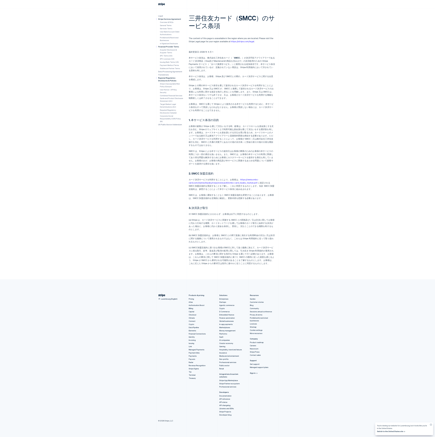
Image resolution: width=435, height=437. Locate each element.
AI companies (224, 340)
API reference (224, 399)
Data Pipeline (194, 327)
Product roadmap (257, 342)
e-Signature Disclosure (169, 43)
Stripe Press (255, 352)
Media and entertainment (229, 356)
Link (190, 346)
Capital (191, 311)
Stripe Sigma (194, 368)
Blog (251, 305)
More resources (256, 333)
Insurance (223, 353)
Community (254, 308)
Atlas (191, 302)
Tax (190, 372)
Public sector (224, 365)
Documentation (225, 396)
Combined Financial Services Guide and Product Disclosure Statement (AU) (171, 98)
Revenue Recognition (197, 365)
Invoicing (192, 340)
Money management (227, 330)
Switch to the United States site (390, 431)
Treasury (192, 378)
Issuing (191, 343)
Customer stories (257, 302)
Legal (160, 16)
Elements (192, 330)
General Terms (166, 25)
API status (223, 402)
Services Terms (166, 28)
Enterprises (223, 299)
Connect (192, 321)
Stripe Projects (225, 412)
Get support (255, 364)
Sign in (253, 373)
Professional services (227, 362)
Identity (192, 337)
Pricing (191, 299)
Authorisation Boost (196, 305)
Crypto (191, 324)
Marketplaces (224, 327)
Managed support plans (259, 367)
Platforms (223, 334)
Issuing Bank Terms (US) (169, 62)
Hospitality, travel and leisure (230, 349)
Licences (253, 324)
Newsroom (254, 349)
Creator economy (226, 343)
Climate (192, 318)
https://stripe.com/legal (242, 41)
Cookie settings (256, 330)
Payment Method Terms (169, 65)
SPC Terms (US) (166, 56)
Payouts (192, 359)
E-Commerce (224, 311)
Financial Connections (197, 334)
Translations (163, 75)
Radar (191, 362)
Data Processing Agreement (170, 71)
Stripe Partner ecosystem (229, 383)
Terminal (192, 375)
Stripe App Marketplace (228, 380)
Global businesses (226, 321)
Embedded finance (226, 315)
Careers (253, 345)
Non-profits (223, 359)
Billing (191, 308)
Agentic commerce (226, 305)
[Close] (430, 425)
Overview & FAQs (166, 22)
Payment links (194, 353)
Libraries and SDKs (226, 408)
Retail (221, 368)
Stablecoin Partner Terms (170, 68)
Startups (222, 302)
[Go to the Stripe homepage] (160, 295)
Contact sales (255, 355)
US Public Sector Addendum (170, 124)
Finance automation (227, 318)
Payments (193, 356)
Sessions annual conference (261, 311)
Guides (252, 299)
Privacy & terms (256, 315)
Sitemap (253, 327)
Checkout (192, 315)
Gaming (222, 346)
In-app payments (226, 324)
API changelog (225, 405)
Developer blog (225, 415)
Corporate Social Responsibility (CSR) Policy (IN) (170, 118)
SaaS (221, 337)
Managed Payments (196, 349)
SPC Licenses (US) (167, 59)
